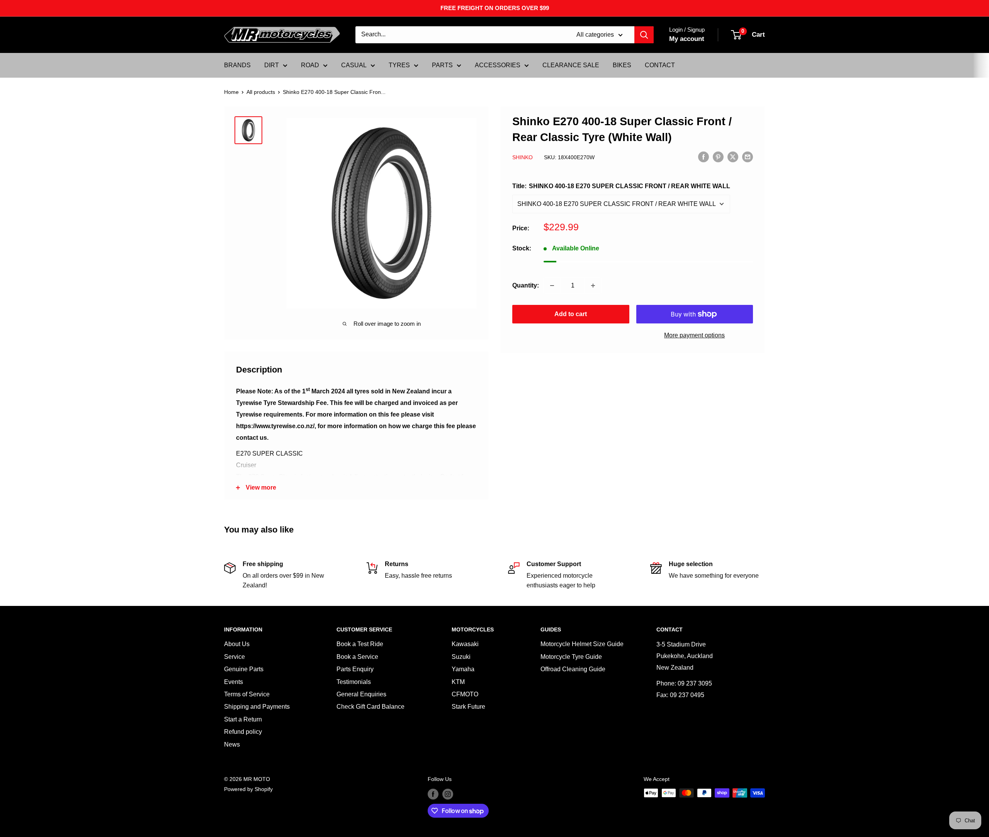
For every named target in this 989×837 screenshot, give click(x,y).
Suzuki (461, 656)
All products (260, 92)
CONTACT (660, 65)
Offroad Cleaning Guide (572, 669)
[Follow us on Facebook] (433, 793)
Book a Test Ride (359, 644)
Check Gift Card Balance (370, 706)
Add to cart (570, 314)
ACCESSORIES (497, 65)
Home (231, 92)
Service (234, 656)
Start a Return (243, 719)
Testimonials (353, 682)
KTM (458, 682)
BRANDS (237, 65)
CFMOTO (465, 694)
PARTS (442, 65)
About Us (237, 644)
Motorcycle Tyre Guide (571, 656)
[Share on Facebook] (703, 156)
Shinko (522, 157)
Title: (621, 186)
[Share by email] (747, 156)
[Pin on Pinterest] (718, 156)
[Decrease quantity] (552, 285)
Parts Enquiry (355, 669)
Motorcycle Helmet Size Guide (582, 644)
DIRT (271, 65)
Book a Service (357, 656)
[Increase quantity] (593, 285)
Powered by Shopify (248, 789)
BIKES (622, 65)
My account (686, 39)
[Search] (644, 34)
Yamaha (463, 669)
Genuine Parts (243, 669)
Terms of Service (247, 694)
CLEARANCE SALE (570, 65)
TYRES (399, 65)
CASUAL (354, 65)
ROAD (310, 65)
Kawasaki (465, 644)
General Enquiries (361, 694)
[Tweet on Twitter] (732, 156)
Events (233, 682)
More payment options (694, 335)
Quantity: (525, 285)
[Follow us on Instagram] (447, 793)
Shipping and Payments (257, 706)
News (232, 744)
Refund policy (243, 731)
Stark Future (468, 706)
